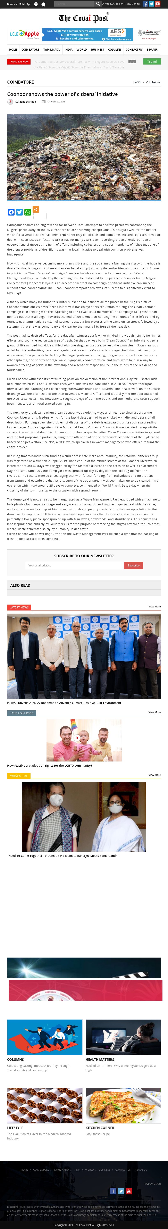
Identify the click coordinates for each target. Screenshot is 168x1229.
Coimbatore (30, 49)
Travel (152, 61)
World (82, 49)
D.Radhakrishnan (25, 101)
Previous (15, 156)
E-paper (152, 49)
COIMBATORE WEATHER (84, 888)
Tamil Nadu (51, 49)
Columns (114, 49)
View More (155, 606)
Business (97, 49)
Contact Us (134, 49)
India (69, 49)
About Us (141, 1169)
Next (153, 156)
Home (13, 49)
